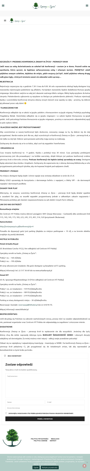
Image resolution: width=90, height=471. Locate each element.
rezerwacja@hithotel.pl (28, 305)
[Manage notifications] (84, 466)
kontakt (53, 441)
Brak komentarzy (14, 356)
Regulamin (55, 439)
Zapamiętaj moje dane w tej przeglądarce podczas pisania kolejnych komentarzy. (41, 413)
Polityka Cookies (40, 441)
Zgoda (36, 467)
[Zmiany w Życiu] (18, 20)
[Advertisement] (45, 42)
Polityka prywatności (39, 439)
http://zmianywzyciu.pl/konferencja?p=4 (16, 226)
